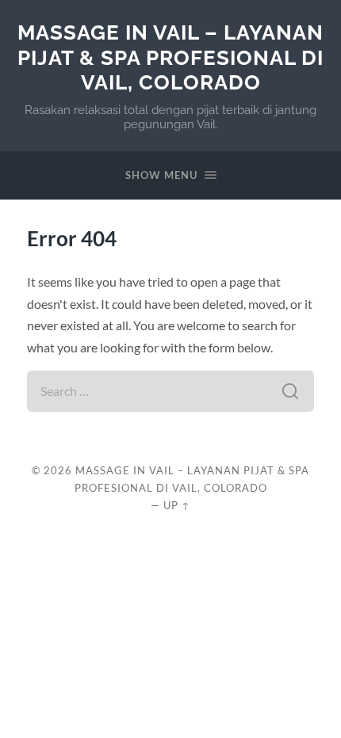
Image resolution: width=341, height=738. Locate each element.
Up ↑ (176, 505)
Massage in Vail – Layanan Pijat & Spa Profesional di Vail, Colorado (170, 57)
